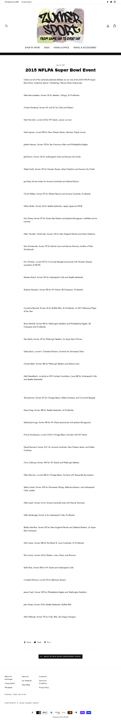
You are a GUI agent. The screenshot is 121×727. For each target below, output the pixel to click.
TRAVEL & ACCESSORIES (84, 47)
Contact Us (43, 676)
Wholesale (8, 687)
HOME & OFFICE (61, 47)
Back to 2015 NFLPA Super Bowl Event (62, 656)
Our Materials (27, 680)
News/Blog (26, 685)
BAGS (47, 47)
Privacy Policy (44, 687)
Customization (27, 2)
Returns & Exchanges (8, 677)
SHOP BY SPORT (32, 47)
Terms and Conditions (43, 682)
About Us (25, 676)
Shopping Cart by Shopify (60, 717)
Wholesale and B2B (12, 2)
